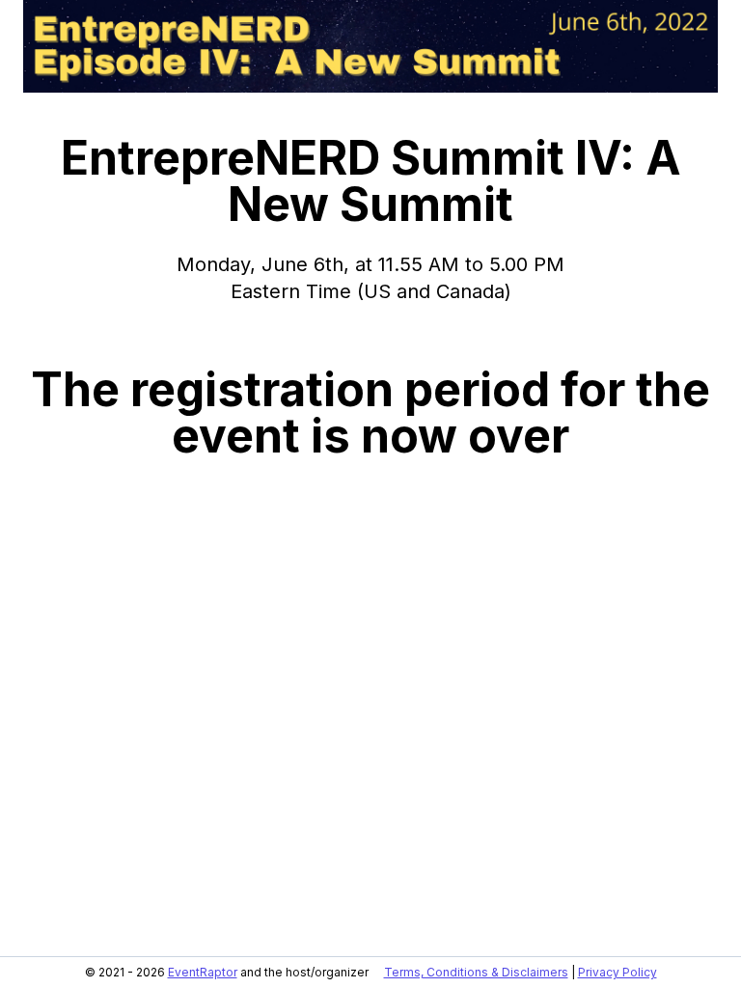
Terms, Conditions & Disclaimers (476, 972)
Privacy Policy (617, 972)
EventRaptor (202, 972)
